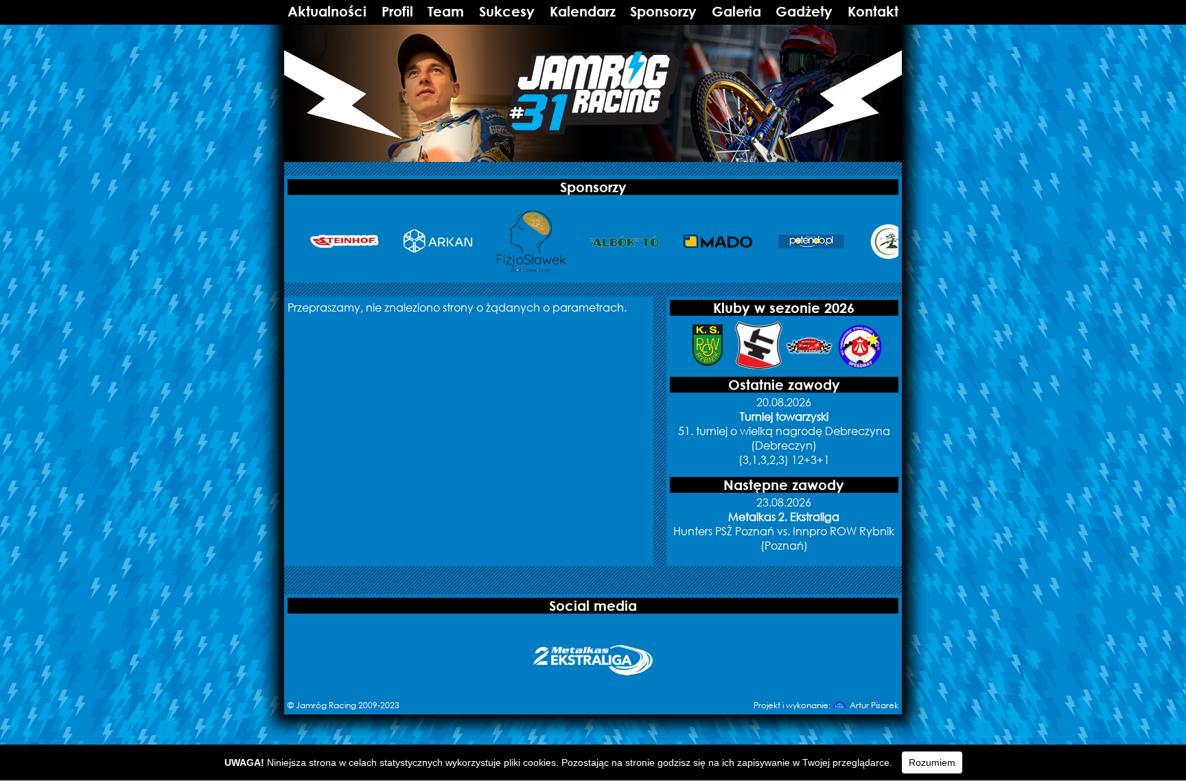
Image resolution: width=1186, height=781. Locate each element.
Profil (397, 11)
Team (446, 11)
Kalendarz (583, 11)
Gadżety (804, 11)
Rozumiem (932, 762)
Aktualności (327, 11)
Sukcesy (507, 11)
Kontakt (873, 11)
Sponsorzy (663, 11)
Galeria (736, 11)
